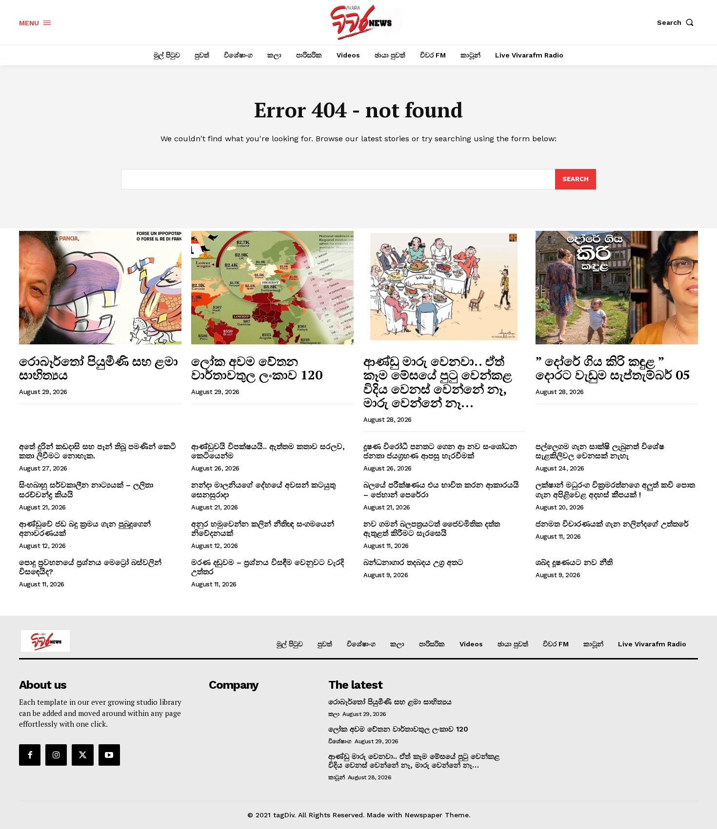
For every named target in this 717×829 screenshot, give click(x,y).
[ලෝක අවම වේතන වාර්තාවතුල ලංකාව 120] (272, 287)
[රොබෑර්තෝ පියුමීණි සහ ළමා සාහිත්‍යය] (100, 287)
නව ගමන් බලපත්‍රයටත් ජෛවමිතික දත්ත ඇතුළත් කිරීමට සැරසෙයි (431, 528)
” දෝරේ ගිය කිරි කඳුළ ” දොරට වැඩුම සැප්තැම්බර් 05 (613, 368)
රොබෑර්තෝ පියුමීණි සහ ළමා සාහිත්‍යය (98, 368)
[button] (677, 22)
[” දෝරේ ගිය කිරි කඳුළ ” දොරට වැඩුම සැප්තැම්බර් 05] (617, 287)
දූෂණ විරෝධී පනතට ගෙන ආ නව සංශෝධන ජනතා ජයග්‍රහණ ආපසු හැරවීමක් (440, 451)
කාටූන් (336, 777)
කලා (333, 714)
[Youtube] (109, 755)
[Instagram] (56, 755)
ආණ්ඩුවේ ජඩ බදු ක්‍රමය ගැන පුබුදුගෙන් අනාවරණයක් (85, 528)
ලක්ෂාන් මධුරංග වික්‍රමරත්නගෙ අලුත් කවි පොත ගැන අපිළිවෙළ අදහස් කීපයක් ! (615, 489)
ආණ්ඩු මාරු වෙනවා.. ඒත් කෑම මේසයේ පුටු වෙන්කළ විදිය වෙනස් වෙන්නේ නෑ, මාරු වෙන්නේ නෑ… (437, 382)
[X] (82, 755)
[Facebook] (29, 755)
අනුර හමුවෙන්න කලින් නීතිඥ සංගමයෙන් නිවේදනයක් (262, 528)
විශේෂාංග (340, 741)
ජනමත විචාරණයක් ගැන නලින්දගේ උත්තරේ (612, 523)
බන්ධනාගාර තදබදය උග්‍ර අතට (413, 562)
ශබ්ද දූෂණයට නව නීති (574, 562)
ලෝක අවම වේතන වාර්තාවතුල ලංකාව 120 (256, 368)
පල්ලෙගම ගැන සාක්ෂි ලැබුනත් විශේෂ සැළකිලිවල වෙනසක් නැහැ (600, 451)
